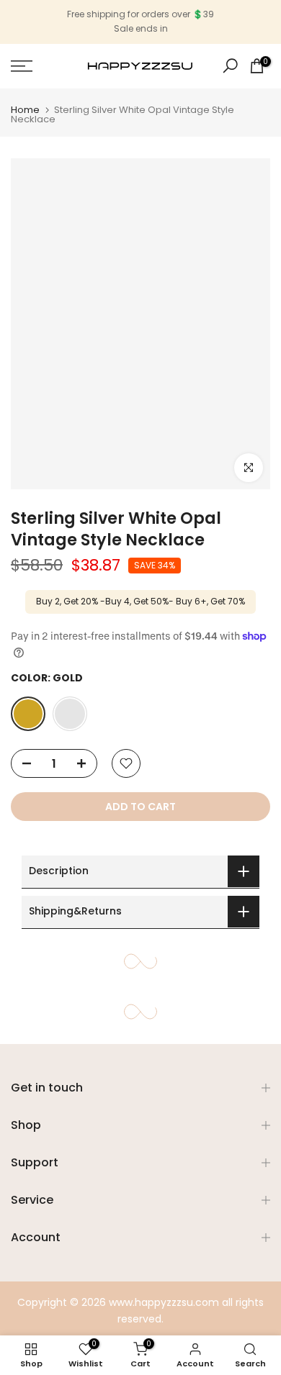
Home (25, 109)
